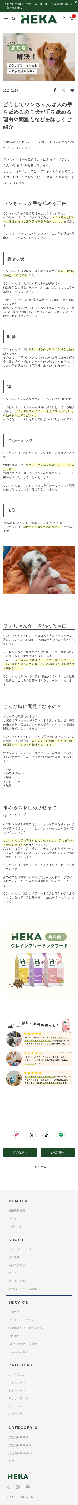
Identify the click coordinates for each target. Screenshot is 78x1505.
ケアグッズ (15, 1414)
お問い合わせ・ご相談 (22, 1343)
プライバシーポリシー (22, 1320)
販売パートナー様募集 (22, 1288)
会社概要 (14, 1257)
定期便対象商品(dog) (21, 1445)
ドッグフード (17, 1390)
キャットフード (18, 1398)
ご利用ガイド (17, 1335)
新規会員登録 (17, 1210)
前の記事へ (20, 1152)
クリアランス (17, 1374)
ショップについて (19, 1249)
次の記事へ (58, 1152)
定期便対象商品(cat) (21, 1453)
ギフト (12, 1461)
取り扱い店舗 (17, 1281)
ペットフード (17, 1382)
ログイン (14, 1218)
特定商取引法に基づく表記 (25, 1327)
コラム (12, 1273)
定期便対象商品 (18, 1437)
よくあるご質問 (18, 1351)
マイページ (15, 1226)
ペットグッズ (17, 1406)
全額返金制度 (17, 1265)
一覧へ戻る (39, 1167)
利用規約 (14, 1312)
